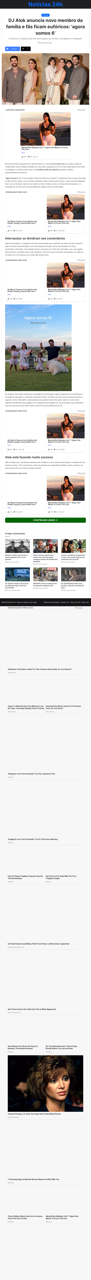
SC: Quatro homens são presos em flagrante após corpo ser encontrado (17, 586)
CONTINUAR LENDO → (45, 520)
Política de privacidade (51, 602)
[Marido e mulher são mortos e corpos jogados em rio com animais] (17, 546)
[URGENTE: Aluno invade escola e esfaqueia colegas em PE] (45, 574)
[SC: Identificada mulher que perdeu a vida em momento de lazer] (73, 574)
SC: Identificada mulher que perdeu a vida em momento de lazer (72, 586)
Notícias (45, 15)
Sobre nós (85, 602)
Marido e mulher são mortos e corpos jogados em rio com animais (16, 557)
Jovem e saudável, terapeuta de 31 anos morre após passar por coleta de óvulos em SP (73, 557)
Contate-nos (64, 602)
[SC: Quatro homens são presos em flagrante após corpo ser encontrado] (17, 574)
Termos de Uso (75, 602)
